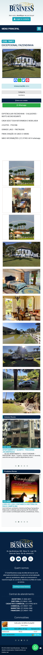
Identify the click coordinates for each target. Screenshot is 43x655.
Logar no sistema (22, 19)
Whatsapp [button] (22, 105)
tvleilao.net (5, 652)
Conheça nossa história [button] (21, 586)
